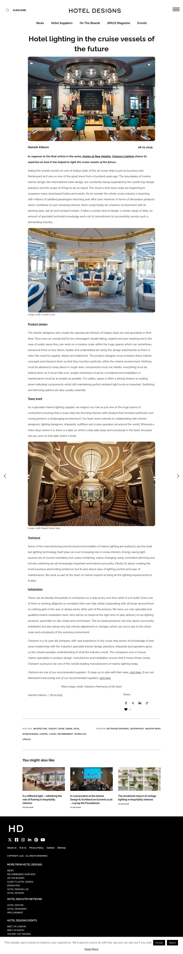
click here (135, 672)
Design (69, 729)
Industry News (152, 729)
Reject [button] (172, 942)
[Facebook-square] (16, 840)
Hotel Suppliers (62, 23)
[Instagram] (23, 840)
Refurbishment (65, 734)
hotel (77, 729)
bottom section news (118, 729)
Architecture (40, 729)
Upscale (27, 739)
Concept (52, 729)
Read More (91, 949)
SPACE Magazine (118, 23)
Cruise (61, 729)
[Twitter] (10, 840)
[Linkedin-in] (29, 840)
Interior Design (30, 734)
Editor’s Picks (137, 729)
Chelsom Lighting (123, 156)
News (40, 23)
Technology (80, 734)
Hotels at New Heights (96, 156)
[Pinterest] (36, 840)
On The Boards (90, 23)
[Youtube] (43, 840)
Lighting (43, 734)
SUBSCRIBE (19, 10)
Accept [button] (159, 942)
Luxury (52, 734)
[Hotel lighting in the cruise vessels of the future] (126, 703)
